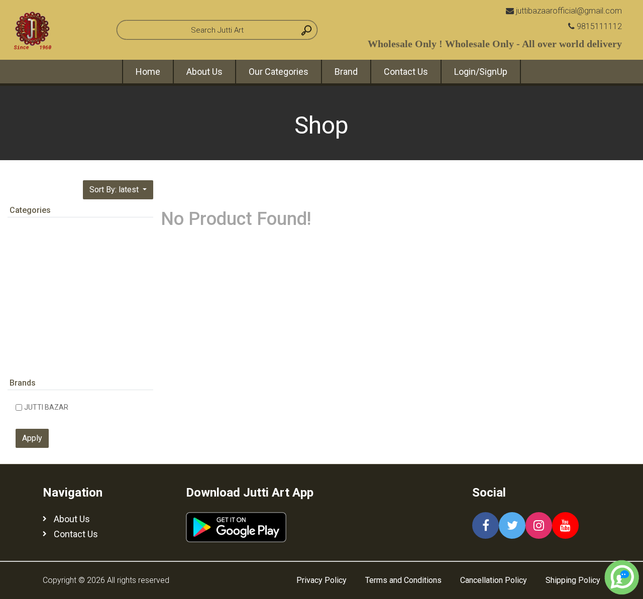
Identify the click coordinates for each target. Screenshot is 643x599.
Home (148, 71)
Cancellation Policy (493, 580)
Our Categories (278, 71)
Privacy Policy (321, 580)
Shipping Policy (573, 580)
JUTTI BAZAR (46, 407)
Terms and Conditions (403, 580)
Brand (346, 71)
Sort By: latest (115, 189)
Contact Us (406, 71)
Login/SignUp (480, 71)
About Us (204, 71)
